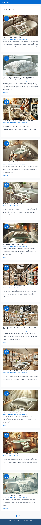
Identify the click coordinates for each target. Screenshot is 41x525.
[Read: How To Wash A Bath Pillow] (20, 400)
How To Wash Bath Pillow (12, 495)
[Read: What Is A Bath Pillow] (20, 442)
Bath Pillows (6, 39)
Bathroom (11, 39)
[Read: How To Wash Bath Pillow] (20, 483)
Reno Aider (5, 2)
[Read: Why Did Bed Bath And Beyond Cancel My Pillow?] (20, 359)
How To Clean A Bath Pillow (12, 203)
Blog (15, 39)
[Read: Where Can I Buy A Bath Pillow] (20, 233)
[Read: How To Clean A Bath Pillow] (20, 192)
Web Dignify (30, 520)
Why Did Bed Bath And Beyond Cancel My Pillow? (20, 370)
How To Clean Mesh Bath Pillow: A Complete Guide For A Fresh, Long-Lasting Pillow (18, 78)
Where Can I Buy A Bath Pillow (13, 244)
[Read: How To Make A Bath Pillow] (20, 25)
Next (37, 516)
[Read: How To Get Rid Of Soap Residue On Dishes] (20, 108)
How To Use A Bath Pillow (12, 162)
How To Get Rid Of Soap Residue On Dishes (18, 120)
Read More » (5, 49)
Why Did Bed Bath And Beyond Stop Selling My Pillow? (19, 328)
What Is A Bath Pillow (10, 453)
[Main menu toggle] (39, 2)
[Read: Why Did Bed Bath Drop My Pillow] (20, 274)
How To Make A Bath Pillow (12, 37)
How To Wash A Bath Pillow (12, 412)
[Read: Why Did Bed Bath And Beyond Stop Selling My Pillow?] (20, 315)
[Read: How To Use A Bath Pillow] (20, 150)
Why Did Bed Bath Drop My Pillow (15, 285)
